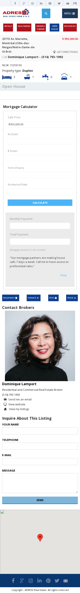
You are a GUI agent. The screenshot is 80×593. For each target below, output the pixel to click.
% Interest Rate (17, 184)
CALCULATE (40, 203)
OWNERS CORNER (40, 27)
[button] (40, 538)
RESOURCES (70, 26)
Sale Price (14, 117)
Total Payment (19, 234)
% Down (13, 134)
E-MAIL (7, 455)
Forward (32, 297)
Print (64, 275)
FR (75, 3)
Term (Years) (16, 168)
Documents (9, 297)
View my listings (18, 409)
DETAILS (8, 26)
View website (16, 404)
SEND (40, 500)
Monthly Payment (21, 219)
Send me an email (20, 399)
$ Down (12, 151)
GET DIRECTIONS (67, 52)
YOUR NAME (10, 424)
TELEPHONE (10, 440)
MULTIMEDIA (24, 26)
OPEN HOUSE (54, 27)
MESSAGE (8, 470)
